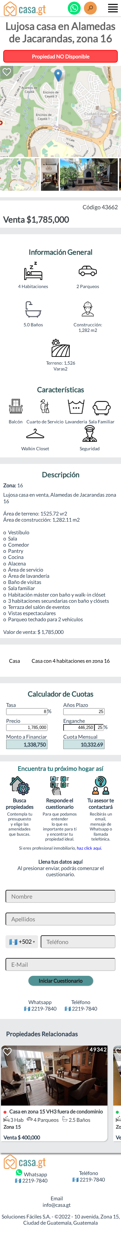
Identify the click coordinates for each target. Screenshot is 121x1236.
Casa (14, 661)
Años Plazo (75, 705)
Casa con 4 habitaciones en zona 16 (71, 661)
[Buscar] (90, 8)
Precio (13, 721)
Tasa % (29, 708)
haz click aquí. (89, 848)
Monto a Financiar (26, 740)
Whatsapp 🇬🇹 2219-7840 (31, 1177)
